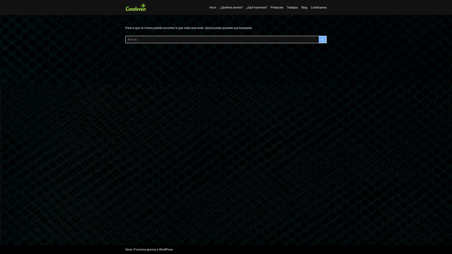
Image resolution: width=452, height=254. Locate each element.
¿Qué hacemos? (256, 7)
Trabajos (292, 7)
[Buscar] (323, 39)
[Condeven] (136, 7)
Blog (304, 7)
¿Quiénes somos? (231, 7)
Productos (277, 7)
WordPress (166, 249)
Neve (128, 249)
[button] (322, 39)
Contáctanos (319, 7)
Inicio (213, 7)
